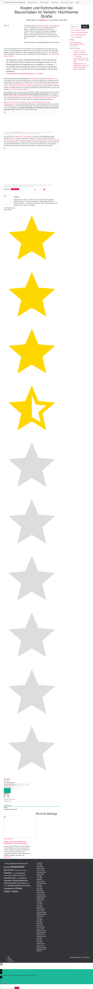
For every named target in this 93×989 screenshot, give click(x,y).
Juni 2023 (39, 903)
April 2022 (40, 923)
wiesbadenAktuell (35, 78)
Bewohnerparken (33, 2)
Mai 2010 (39, 951)
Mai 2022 (39, 921)
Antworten (4, 983)
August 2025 (40, 874)
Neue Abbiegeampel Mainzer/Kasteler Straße (77, 43)
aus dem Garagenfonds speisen (18, 89)
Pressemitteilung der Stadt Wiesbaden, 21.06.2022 (24, 73)
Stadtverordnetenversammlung (19, 885)
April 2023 (40, 907)
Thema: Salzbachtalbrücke (78, 35)
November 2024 (41, 883)
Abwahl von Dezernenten (80, 54)
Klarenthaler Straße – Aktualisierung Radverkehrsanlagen (30, 84)
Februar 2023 (41, 909)
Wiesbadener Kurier (51, 78)
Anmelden (7, 781)
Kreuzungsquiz (44, 2)
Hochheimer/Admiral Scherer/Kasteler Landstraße (45, 140)
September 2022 (41, 914)
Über (8, 957)
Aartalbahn (12, 863)
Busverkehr (9, 869)
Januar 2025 (40, 881)
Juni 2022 (39, 920)
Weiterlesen (7, 857)
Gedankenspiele (23, 870)
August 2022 (40, 916)
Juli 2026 (39, 863)
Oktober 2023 (41, 898)
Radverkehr (8, 880)
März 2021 (40, 942)
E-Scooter (16, 870)
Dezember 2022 (41, 912)
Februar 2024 (41, 892)
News (17, 878)
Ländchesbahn (22, 875)
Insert (17, 988)
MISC (77, 2)
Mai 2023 (39, 905)
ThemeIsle (86, 957)
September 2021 (41, 936)
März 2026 (40, 867)
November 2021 (41, 932)
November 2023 (41, 896)
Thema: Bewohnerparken (78, 30)
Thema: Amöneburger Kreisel (79, 32)
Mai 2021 (39, 940)
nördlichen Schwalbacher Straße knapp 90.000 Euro (42, 97)
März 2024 (40, 890)
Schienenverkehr (10, 883)
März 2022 (40, 925)
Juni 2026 (39, 865)
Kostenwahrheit (15, 189)
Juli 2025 (39, 876)
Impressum (10, 961)
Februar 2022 (41, 927)
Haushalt (14, 873)
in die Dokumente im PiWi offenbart (22, 136)
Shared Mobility (21, 883)
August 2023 (40, 899)
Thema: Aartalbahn (76, 37)
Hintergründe (20, 873)
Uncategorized (9, 888)
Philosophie (54, 2)
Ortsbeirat (22, 878)
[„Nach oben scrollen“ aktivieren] (1, 964)
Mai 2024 (39, 887)
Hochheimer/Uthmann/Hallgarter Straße (15, 140)
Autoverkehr (18, 866)
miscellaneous (10, 877)
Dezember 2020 (41, 947)
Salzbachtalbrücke (20, 880)
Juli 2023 (39, 901)
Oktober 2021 (41, 934)
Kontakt (9, 959)
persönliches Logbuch (67, 2)
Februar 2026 (41, 868)
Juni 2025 (39, 878)
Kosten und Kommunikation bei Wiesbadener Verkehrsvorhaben (15, 842)
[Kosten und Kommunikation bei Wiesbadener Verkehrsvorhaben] (20, 827)
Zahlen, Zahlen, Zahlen (13, 890)
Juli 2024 (39, 885)
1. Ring (6, 863)
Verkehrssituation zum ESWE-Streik (79, 64)
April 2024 (40, 889)
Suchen (85, 27)
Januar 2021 (40, 945)
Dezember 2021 (41, 931)
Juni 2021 (39, 938)
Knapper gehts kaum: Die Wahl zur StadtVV (80, 59)
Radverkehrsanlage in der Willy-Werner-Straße (19, 96)
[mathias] (7, 199)
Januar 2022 (40, 929)
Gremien (8, 872)
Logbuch (15, 875)
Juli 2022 (39, 918)
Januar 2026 (40, 870)
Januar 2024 (40, 894)
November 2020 (41, 949)
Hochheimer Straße (16, 132)
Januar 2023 (40, 910)
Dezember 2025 (41, 872)
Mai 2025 (39, 879)
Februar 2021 (41, 943)
